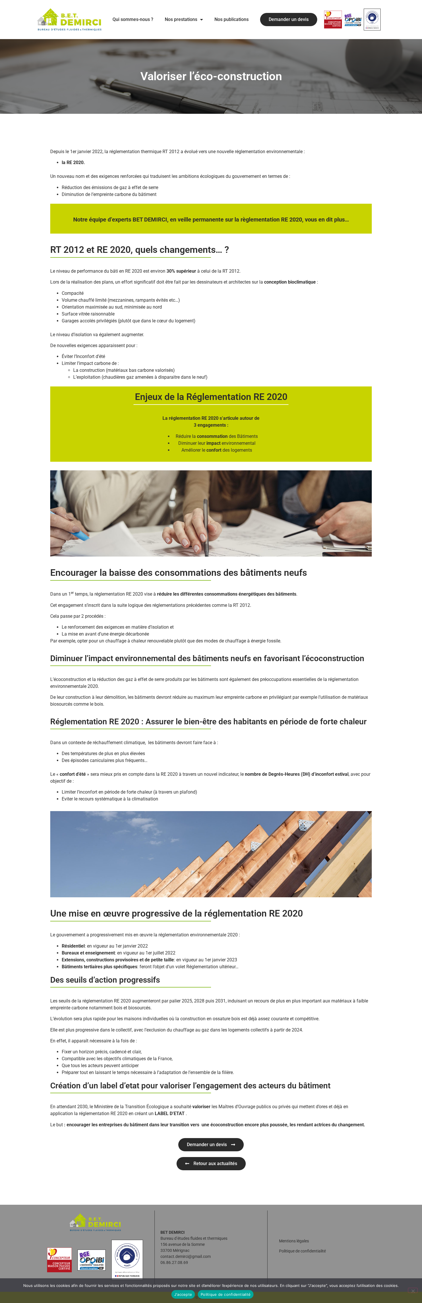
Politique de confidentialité (302, 1251)
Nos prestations (181, 19)
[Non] (413, 1290)
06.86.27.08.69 (174, 1262)
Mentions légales (294, 1241)
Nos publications (231, 19)
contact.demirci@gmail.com (185, 1256)
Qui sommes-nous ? (133, 19)
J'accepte (183, 1294)
